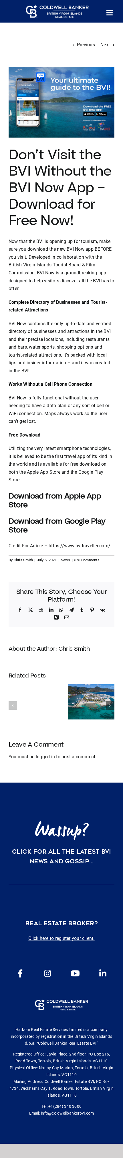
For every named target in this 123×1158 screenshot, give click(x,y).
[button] (13, 705)
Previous (86, 44)
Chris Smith (23, 560)
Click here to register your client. (61, 938)
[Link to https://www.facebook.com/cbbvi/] (20, 974)
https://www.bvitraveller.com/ (79, 545)
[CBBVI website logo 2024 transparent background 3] (57, 11)
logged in (45, 756)
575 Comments (87, 560)
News (65, 560)
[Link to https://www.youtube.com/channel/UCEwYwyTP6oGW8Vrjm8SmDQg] (75, 974)
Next (105, 44)
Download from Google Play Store (57, 525)
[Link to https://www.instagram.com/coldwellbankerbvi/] (48, 974)
